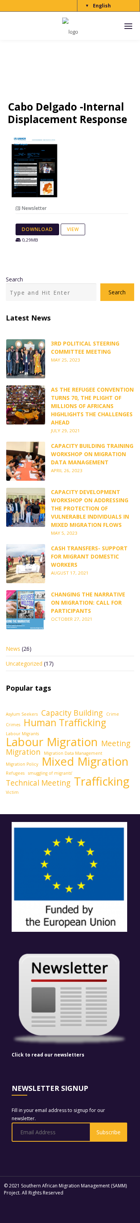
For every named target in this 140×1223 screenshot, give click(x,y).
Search (14, 279)
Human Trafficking (65, 722)
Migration (23, 752)
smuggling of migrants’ (50, 773)
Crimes (13, 724)
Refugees (15, 773)
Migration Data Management (73, 753)
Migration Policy (22, 764)
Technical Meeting (38, 783)
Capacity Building (72, 713)
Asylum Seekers (22, 714)
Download (37, 229)
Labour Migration (52, 742)
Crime (112, 714)
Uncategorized (24, 663)
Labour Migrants (22, 733)
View (73, 229)
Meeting (115, 744)
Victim (12, 792)
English (102, 5)
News (13, 648)
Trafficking (102, 781)
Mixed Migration (85, 761)
